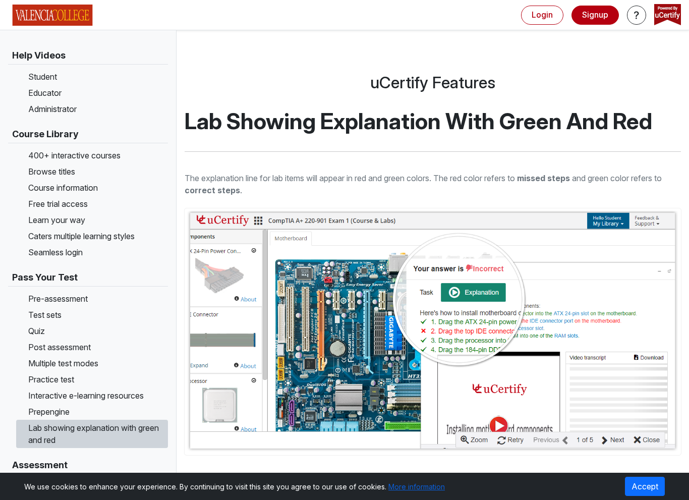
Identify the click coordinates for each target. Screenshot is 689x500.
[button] (636, 15)
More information (416, 486)
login (542, 15)
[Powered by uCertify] (667, 15)
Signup (595, 15)
